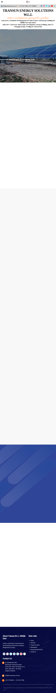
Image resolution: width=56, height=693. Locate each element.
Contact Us (33, 652)
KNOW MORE (10, 140)
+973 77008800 (32, 6)
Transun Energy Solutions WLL (18, 687)
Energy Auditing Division (37, 649)
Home (32, 640)
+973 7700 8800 (9, 680)
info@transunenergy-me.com (10, 6)
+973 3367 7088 (23, 6)
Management (34, 647)
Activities (33, 642)
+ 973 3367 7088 (16, 461)
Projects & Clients (35, 645)
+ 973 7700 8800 (16, 466)
